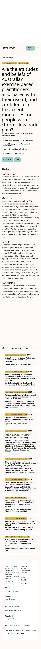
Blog (6, 587)
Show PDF (7, 160)
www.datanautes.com (12, 606)
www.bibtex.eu (10, 599)
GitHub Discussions (11, 591)
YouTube (24, 584)
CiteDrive (24, 580)
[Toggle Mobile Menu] (37, 48)
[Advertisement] (20, 21)
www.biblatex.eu (10, 603)
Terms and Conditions (12, 625)
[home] (8, 48)
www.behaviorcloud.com (13, 610)
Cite (17, 160)
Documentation (10, 584)
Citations (24, 573)
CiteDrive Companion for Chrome (12, 569)
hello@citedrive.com (12, 619)
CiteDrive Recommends (25, 569)
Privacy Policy (26, 625)
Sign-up (30, 48)
